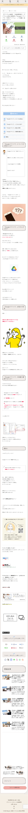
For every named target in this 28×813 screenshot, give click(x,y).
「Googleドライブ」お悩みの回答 (13, 127)
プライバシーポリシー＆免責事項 (14, 802)
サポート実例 (6, 632)
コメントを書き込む (15, 787)
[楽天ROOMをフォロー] (17, 659)
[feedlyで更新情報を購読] (20, 659)
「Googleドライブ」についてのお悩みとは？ (13, 119)
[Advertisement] (14, 748)
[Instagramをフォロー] (11, 659)
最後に (7, 136)
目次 (13, 113)
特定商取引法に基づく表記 (14, 800)
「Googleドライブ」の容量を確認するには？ (13, 132)
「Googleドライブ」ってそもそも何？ (14, 124)
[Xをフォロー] (8, 659)
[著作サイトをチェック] (5, 659)
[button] (21, 40)
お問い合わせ (14, 804)
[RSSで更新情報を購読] (23, 659)
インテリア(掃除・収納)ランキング (9, 566)
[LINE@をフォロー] (14, 659)
